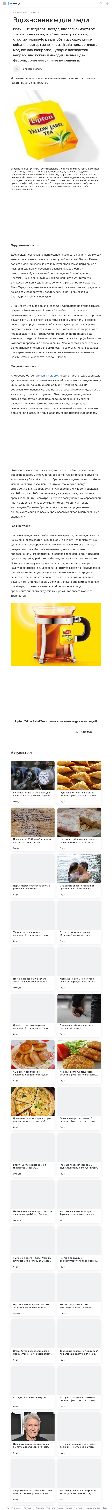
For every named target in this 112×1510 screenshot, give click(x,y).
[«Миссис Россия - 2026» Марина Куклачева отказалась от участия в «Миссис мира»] (33, 1248)
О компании (16, 1508)
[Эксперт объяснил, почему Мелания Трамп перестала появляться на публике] (79, 922)
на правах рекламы (32, 69)
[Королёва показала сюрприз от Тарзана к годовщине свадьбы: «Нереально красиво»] (79, 1201)
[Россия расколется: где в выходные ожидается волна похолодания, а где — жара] (79, 1294)
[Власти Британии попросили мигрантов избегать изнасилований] (33, 1155)
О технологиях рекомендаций (59, 1508)
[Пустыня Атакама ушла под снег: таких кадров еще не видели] (33, 1294)
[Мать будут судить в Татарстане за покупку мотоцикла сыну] (79, 1480)
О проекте (39, 1508)
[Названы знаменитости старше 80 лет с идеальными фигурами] (33, 1434)
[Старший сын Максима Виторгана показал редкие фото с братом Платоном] (33, 1480)
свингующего (49, 375)
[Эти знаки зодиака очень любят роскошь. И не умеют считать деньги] (79, 1434)
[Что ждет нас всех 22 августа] (33, 1387)
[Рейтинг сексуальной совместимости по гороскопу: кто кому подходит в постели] (79, 1248)
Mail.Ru (6, 1508)
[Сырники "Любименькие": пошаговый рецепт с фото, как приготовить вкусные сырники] (33, 1062)
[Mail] (10, 3)
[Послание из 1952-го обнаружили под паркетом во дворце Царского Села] (33, 829)
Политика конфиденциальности (87, 1508)
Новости (35, 12)
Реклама (27, 1508)
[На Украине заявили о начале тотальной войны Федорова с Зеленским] (33, 969)
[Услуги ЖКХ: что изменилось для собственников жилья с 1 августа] (33, 783)
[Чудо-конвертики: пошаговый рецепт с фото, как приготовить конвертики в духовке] (79, 783)
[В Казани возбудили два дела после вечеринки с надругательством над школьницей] (79, 1015)
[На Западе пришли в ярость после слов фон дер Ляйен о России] (33, 1201)
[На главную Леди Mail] (16, 3)
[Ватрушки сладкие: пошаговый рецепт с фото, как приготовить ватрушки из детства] (79, 1387)
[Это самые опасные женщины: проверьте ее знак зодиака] (79, 876)
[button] (56, 126)
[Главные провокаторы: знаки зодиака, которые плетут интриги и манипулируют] (79, 1155)
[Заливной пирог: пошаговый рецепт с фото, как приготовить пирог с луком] (79, 1108)
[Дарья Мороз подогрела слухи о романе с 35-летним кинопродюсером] (33, 876)
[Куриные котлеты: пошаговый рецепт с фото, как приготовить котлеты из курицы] (79, 1062)
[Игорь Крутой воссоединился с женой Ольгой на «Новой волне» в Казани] (33, 1341)
